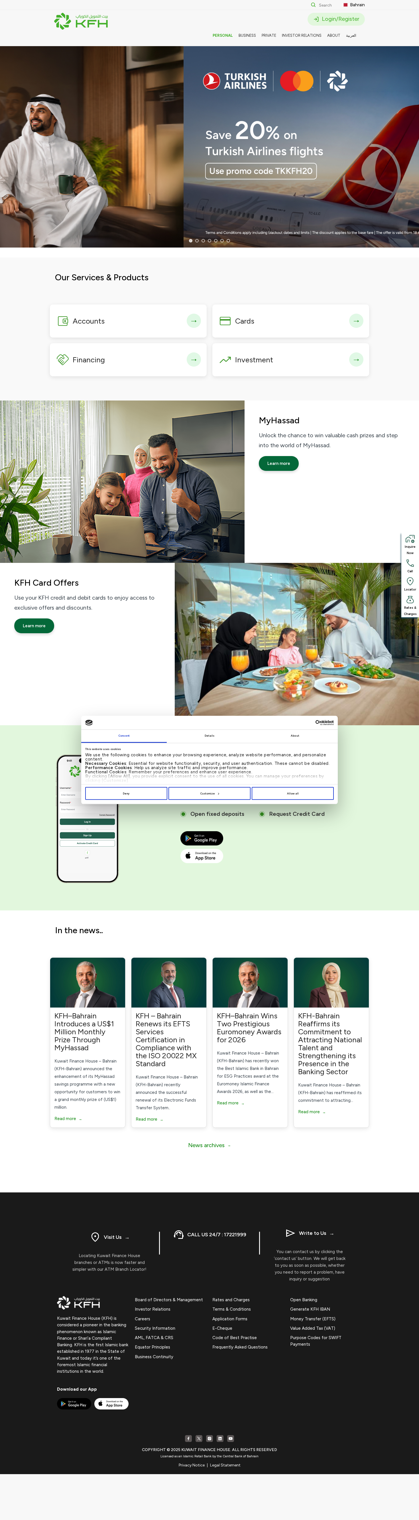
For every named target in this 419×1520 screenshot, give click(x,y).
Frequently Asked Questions (240, 1347)
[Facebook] (188, 1438)
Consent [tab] (124, 735)
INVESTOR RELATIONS (302, 35)
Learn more (278, 463)
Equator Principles (152, 1347)
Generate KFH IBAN (310, 1309)
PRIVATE (269, 35)
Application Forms (229, 1318)
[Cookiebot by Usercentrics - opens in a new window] (309, 723)
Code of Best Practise (234, 1337)
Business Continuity (154, 1356)
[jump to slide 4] (209, 240)
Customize (207, 793)
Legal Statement (225, 1465)
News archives (209, 1145)
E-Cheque (222, 1328)
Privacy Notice (192, 1465)
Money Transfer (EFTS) (312, 1318)
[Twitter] (199, 1438)
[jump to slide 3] (203, 240)
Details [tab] (210, 735)
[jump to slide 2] (197, 240)
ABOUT (333, 35)
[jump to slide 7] (228, 240)
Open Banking (303, 1299)
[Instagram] (209, 1438)
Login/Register (339, 18)
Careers (142, 1318)
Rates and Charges (231, 1299)
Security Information (155, 1328)
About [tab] (295, 735)
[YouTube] (230, 1438)
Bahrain (357, 4)
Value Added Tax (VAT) (312, 1328)
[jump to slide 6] (222, 240)
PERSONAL (223, 35)
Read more (68, 1118)
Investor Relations (152, 1309)
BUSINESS (247, 35)
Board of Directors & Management (169, 1299)
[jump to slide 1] (190, 240)
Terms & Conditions (231, 1309)
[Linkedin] (220, 1438)
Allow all (293, 793)
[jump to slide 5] (215, 240)
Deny (126, 793)
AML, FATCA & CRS (154, 1337)
